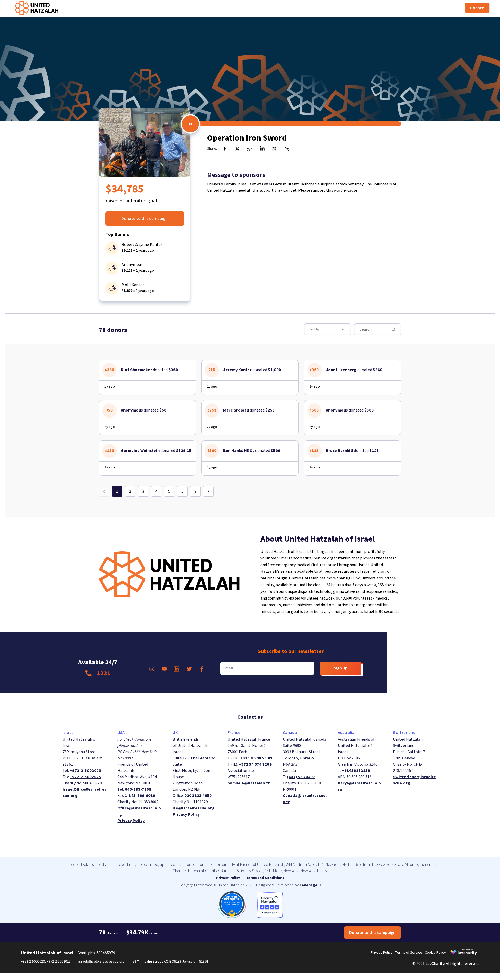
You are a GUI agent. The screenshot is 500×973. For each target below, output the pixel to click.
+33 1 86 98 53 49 (256, 758)
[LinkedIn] (262, 148)
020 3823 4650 (198, 796)
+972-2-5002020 (85, 770)
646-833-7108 (137, 789)
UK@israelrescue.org (194, 808)
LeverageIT (310, 885)
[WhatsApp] (249, 148)
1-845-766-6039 (140, 796)
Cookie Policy (435, 952)
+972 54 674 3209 (255, 764)
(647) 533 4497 (301, 777)
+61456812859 (356, 770)
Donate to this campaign (144, 218)
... (182, 491)
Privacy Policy (131, 821)
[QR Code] (274, 148)
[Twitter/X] (237, 148)
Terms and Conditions (265, 877)
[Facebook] (224, 148)
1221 (103, 673)
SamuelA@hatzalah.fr (249, 783)
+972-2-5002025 (85, 777)
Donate (477, 8)
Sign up (340, 668)
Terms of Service (408, 952)
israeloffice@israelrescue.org (101, 961)
